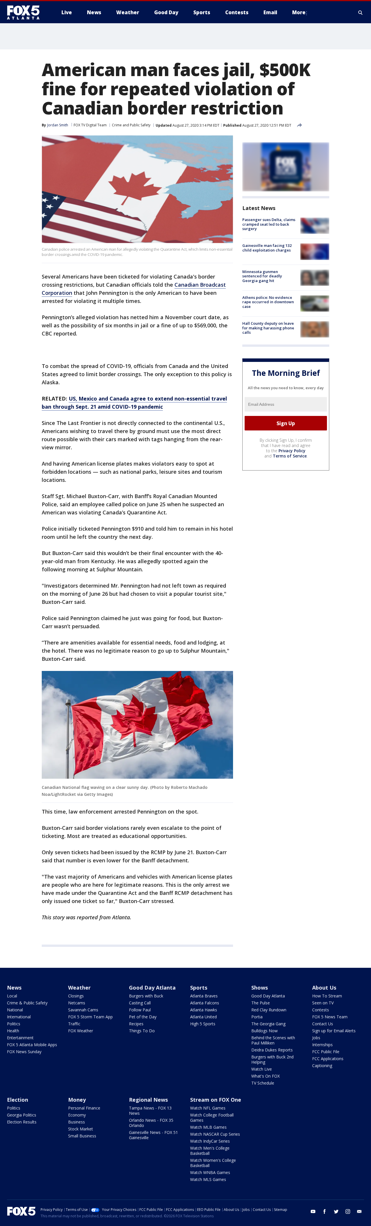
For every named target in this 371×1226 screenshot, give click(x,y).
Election (17, 1099)
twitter (336, 1211)
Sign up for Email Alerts (334, 1030)
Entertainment (20, 1037)
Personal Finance (84, 1108)
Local (12, 996)
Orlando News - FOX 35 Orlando (151, 1122)
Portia (257, 1016)
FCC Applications (327, 1058)
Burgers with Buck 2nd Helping (272, 1059)
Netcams (76, 1003)
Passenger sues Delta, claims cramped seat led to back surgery (268, 224)
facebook (324, 1211)
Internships (322, 1044)
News (14, 987)
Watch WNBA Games (210, 1172)
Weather (79, 987)
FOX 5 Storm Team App (90, 1016)
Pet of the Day (143, 1016)
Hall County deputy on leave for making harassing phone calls (268, 328)
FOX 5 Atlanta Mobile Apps (32, 1044)
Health (13, 1030)
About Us (324, 987)
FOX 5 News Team (330, 1016)
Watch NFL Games (207, 1108)
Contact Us (322, 1023)
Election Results (22, 1122)
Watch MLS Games (208, 1179)
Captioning (322, 1065)
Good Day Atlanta (152, 987)
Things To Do (142, 1030)
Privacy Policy (292, 450)
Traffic (74, 1023)
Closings (76, 996)
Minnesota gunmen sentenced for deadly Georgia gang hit (262, 276)
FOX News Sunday (24, 1051)
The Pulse (260, 1003)
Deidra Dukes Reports (272, 1050)
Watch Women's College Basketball (213, 1162)
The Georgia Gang (268, 1023)
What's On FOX (265, 1076)
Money (77, 1099)
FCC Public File (325, 1051)
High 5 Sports (202, 1023)
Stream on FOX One (215, 1099)
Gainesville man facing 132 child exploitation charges (267, 248)
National (15, 1010)
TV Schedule (262, 1083)
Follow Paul (140, 1010)
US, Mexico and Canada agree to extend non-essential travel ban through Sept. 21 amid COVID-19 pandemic (134, 402)
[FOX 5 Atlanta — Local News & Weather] (26, 12)
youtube (313, 1211)
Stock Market (80, 1129)
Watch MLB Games (208, 1127)
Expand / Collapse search (360, 12)
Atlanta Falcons (204, 1003)
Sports (198, 987)
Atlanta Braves (204, 996)
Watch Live (261, 1069)
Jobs (316, 1037)
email (359, 1211)
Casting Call (140, 1003)
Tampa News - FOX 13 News (150, 1110)
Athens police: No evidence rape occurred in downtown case (268, 302)
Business (76, 1122)
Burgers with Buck (146, 996)
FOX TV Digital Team (90, 125)
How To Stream (327, 996)
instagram (347, 1211)
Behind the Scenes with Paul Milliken (273, 1040)
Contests (320, 1010)
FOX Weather (80, 1030)
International (19, 1016)
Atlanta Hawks (203, 1010)
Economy (77, 1115)
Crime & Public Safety (27, 1003)
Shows (259, 987)
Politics (13, 1023)
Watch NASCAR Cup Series (215, 1134)
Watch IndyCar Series (210, 1141)
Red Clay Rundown (268, 1010)
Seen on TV (323, 1003)
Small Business (82, 1136)
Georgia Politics (21, 1115)
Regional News (148, 1099)
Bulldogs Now (264, 1030)
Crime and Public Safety (131, 125)
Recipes (136, 1023)
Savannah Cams (83, 1010)
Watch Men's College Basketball (210, 1150)
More (298, 12)
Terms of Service (290, 456)
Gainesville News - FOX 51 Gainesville (153, 1135)
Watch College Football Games (212, 1117)
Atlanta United (203, 1016)
